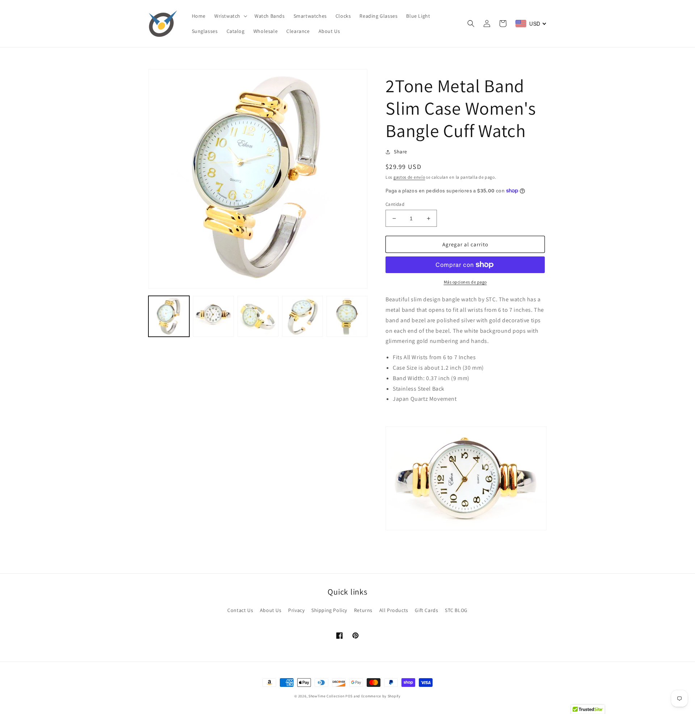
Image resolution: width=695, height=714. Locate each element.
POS (349, 696)
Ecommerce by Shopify (381, 696)
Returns (363, 610)
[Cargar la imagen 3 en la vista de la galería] (257, 316)
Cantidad (395, 204)
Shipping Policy (329, 610)
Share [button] (400, 151)
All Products (393, 610)
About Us (271, 610)
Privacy (296, 610)
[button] (230, 16)
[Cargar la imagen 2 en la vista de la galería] (213, 316)
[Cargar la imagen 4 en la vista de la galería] (302, 316)
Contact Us (240, 610)
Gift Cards (426, 610)
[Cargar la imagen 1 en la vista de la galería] (168, 316)
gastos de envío (409, 177)
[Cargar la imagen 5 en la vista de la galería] (347, 316)
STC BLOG (456, 610)
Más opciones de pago (465, 282)
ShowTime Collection (326, 696)
